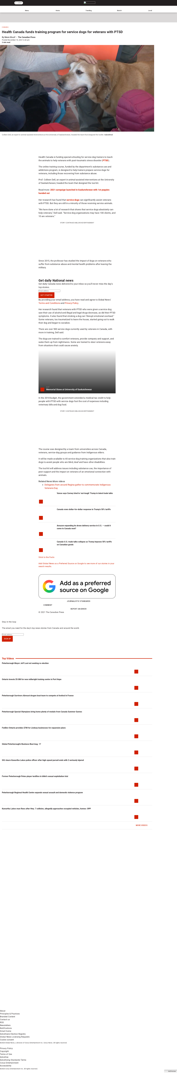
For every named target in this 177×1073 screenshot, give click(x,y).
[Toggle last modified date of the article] (31, 40)
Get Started (46, 295)
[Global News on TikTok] (55, 1008)
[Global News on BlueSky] (128, 1008)
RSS (2, 1022)
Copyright (4, 1051)
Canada (5, 27)
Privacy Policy (71, 303)
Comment (47, 605)
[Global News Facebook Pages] (18, 989)
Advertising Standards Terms (13, 1060)
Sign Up (7, 639)
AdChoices (172, 1071)
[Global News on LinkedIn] (18, 1008)
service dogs (73, 200)
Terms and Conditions (49, 303)
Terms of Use (6, 1054)
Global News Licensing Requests (15, 1037)
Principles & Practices (10, 1014)
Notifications (6, 1028)
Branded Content (7, 1017)
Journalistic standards (78, 601)
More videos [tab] (59, 481)
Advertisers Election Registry (13, 1034)
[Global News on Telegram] (91, 1008)
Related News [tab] (45, 481)
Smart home (5, 1031)
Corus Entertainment (9, 1063)
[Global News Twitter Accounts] (55, 989)
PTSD (105, 160)
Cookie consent (7, 1040)
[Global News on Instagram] (128, 989)
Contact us (5, 1019)
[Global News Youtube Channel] (91, 989)
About (2, 1011)
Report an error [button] (79, 609)
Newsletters (5, 1025)
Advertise (4, 1057)
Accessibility (5, 1066)
